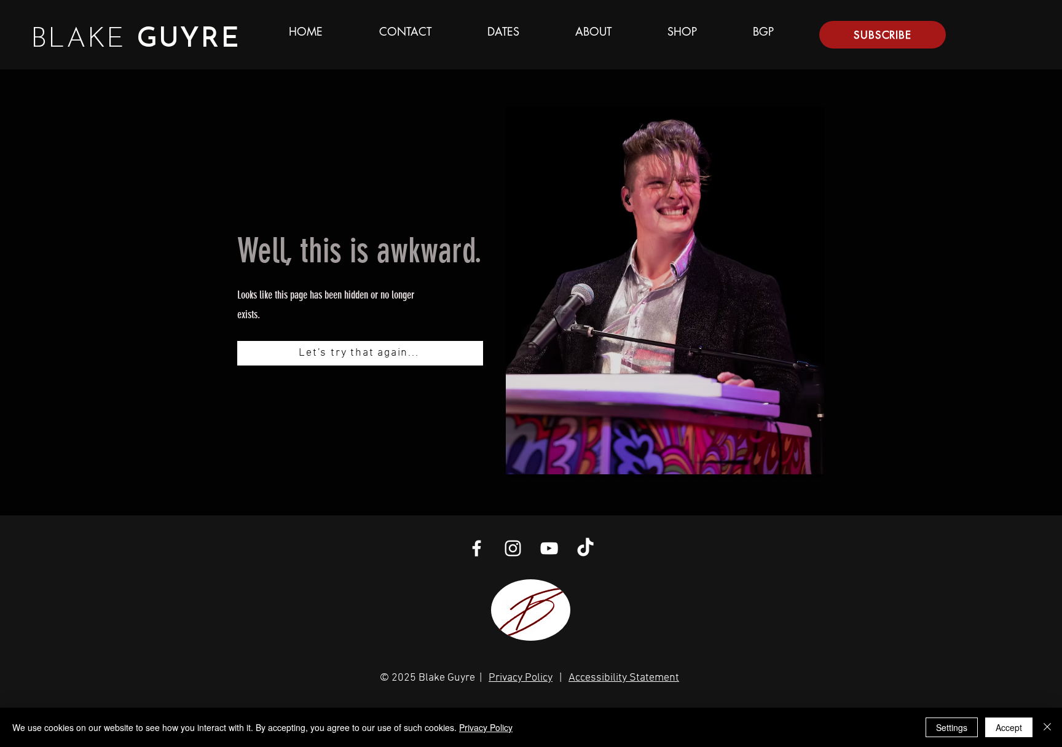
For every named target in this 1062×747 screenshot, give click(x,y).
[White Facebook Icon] (476, 548)
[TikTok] (585, 548)
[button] (882, 35)
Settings (951, 727)
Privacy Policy (521, 677)
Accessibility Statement (623, 677)
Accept (1009, 727)
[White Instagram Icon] (513, 548)
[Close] (1047, 727)
